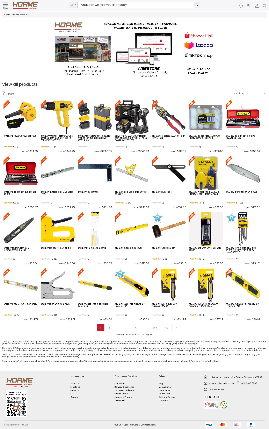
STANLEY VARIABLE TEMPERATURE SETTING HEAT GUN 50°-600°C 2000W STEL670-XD (57, 138)
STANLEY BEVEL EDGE (161, 192)
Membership (165, 387)
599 (166, 327)
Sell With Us (120, 400)
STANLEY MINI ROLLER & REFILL (92, 248)
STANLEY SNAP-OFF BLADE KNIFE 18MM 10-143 (130, 305)
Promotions (164, 390)
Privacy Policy (121, 393)
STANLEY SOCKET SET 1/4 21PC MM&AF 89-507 (240, 137)
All (72, 5)
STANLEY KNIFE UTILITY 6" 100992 (242, 192)
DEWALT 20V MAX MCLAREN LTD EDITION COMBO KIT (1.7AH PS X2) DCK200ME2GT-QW (131, 138)
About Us (74, 383)
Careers (74, 397)
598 (155, 327)
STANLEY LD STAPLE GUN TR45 (55, 304)
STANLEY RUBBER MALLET (163, 248)
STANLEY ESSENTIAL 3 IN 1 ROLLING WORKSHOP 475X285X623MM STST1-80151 (94, 138)
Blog (161, 383)
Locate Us (75, 387)
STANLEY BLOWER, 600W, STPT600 (20, 136)
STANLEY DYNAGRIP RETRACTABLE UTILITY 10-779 (242, 305)
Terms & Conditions (124, 390)
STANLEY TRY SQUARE (88, 192)
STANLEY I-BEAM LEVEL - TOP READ (20, 304)
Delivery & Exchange (124, 387)
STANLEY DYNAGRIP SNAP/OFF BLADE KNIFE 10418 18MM (203, 305)
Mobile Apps (164, 393)
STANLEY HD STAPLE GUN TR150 (56, 248)
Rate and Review (167, 397)
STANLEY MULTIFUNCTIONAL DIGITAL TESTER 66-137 (17, 249)
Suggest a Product (123, 397)
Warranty (163, 400)
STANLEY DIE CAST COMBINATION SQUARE (131, 193)
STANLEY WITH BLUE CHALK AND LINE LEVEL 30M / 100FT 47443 (204, 193)
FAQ (72, 393)
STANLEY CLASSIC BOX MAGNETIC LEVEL (57, 193)
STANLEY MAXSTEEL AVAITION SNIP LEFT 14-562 (168, 137)
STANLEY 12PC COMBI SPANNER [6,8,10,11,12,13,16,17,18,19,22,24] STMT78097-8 (241, 250)
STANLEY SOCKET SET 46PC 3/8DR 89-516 (20, 193)
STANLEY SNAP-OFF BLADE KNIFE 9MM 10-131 (93, 305)
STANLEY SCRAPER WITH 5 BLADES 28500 (205, 249)
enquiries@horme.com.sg (221, 383)
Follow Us (74, 390)
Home (7, 14)
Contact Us (120, 383)
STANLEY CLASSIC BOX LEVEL (128, 248)
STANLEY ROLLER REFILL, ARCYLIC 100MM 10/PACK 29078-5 (204, 137)
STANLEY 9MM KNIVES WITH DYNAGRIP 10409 (165, 305)
